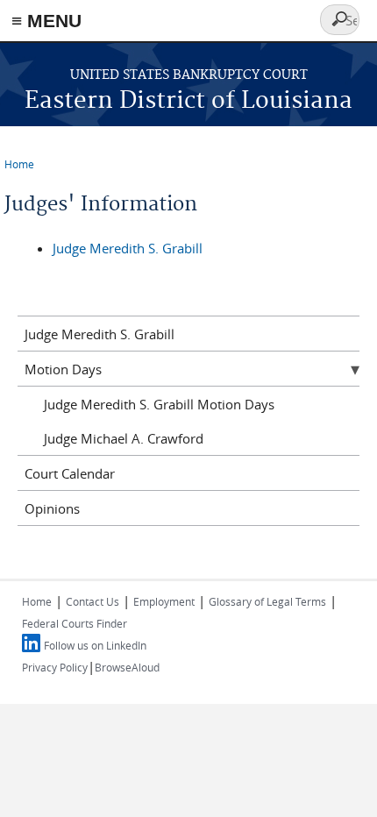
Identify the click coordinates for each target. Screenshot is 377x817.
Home (19, 164)
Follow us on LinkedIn (95, 645)
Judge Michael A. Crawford (123, 438)
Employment (164, 601)
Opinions (52, 508)
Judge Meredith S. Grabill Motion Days (159, 404)
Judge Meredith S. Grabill (128, 248)
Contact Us (92, 601)
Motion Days (63, 369)
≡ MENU (46, 21)
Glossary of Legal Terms (267, 601)
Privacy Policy (55, 667)
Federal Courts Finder (74, 623)
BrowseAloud (127, 667)
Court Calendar (70, 473)
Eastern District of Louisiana (188, 101)
